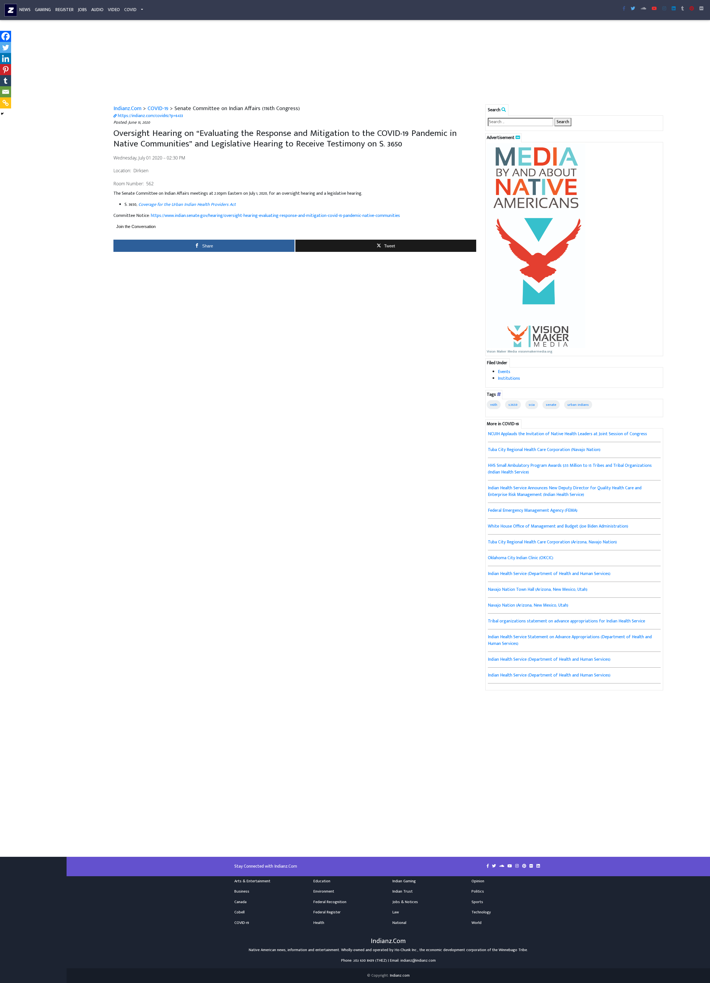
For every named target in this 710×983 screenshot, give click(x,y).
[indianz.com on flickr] (701, 8)
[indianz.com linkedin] (674, 8)
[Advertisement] (279, 63)
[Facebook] (5, 36)
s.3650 (513, 405)
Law (395, 912)
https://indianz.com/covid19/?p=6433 (150, 116)
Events (504, 372)
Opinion (477, 881)
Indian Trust (402, 891)
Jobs (82, 10)
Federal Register (327, 912)
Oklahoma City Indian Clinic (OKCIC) (520, 558)
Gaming (43, 10)
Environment (323, 891)
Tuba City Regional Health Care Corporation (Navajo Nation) (544, 450)
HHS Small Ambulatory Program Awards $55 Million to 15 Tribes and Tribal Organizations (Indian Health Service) (570, 469)
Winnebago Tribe (513, 950)
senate (551, 405)
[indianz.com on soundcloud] (502, 866)
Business (241, 891)
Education (321, 881)
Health (318, 922)
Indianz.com (400, 975)
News (25, 10)
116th (493, 405)
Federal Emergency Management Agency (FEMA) (532, 510)
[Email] (5, 91)
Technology (481, 912)
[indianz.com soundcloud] (643, 8)
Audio (97, 10)
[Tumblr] (5, 80)
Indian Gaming (404, 881)
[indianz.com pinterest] (691, 8)
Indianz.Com (127, 108)
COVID (130, 10)
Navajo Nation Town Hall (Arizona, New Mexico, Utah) (537, 589)
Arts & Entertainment (252, 881)
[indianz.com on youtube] (654, 8)
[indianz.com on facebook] (488, 866)
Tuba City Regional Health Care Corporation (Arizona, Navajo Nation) (552, 542)
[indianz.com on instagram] (517, 866)
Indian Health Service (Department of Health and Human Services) (549, 573)
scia (532, 405)
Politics (477, 891)
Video (114, 10)
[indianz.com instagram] (664, 8)
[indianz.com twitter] (632, 8)
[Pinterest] (5, 69)
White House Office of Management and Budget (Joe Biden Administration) (558, 526)
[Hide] (2, 114)
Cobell (239, 912)
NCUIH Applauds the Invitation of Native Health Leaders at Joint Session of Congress (567, 434)
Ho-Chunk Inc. (406, 950)
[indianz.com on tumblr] (682, 8)
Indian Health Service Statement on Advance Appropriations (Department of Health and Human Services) (570, 640)
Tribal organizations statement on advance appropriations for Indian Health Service (566, 621)
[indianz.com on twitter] (494, 866)
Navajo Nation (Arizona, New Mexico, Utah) (528, 605)
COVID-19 (158, 108)
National (399, 922)
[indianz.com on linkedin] (538, 866)
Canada (240, 902)
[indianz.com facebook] (624, 8)
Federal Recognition (329, 902)
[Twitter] (5, 47)
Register (64, 10)
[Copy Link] (5, 102)
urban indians (578, 405)
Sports (477, 902)
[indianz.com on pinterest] (524, 866)
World (476, 922)
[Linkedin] (5, 58)
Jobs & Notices (405, 902)
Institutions (509, 378)
